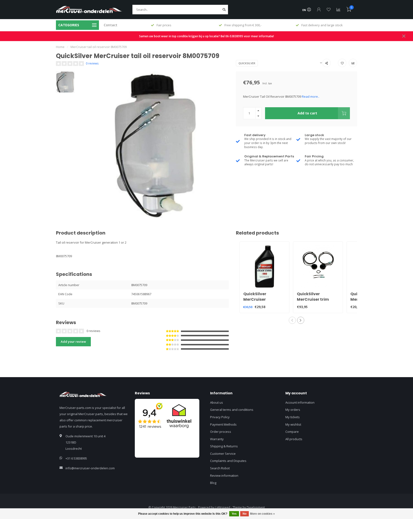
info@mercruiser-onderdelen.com (90, 468)
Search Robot (220, 468)
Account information (300, 402)
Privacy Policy (220, 417)
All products (293, 439)
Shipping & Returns (224, 446)
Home (60, 47)
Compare (292, 431)
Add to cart (307, 113)
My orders (292, 409)
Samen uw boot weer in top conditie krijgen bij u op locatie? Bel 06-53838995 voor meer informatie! (206, 36)
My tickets (292, 417)
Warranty (217, 439)
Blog (213, 483)
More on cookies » (262, 513)
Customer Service (223, 453)
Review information (224, 475)
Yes (234, 513)
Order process (220, 431)
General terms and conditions (231, 409)
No (244, 513)
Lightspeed (222, 507)
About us (216, 402)
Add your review (73, 341)
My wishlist (293, 424)
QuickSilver (247, 63)
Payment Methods (223, 424)
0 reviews (92, 63)
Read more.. (310, 96)
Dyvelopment (256, 507)
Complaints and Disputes (228, 461)
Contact (110, 25)
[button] (292, 320)
